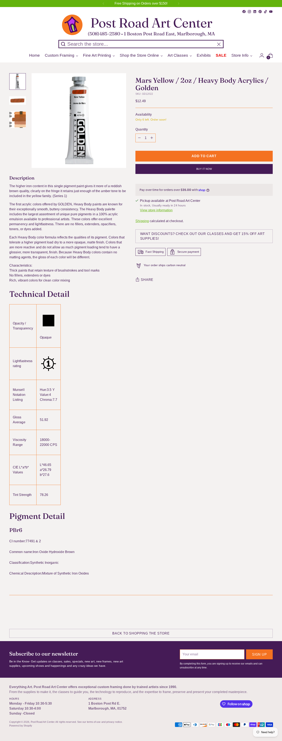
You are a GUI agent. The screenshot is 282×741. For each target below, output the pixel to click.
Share (147, 280)
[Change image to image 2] (17, 100)
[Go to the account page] (262, 55)
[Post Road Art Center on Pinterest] (260, 11)
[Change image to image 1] (17, 81)
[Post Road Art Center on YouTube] (271, 11)
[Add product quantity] (151, 138)
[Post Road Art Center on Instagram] (249, 11)
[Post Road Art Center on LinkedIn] (255, 11)
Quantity (141, 129)
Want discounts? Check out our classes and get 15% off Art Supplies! (202, 236)
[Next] (178, 3)
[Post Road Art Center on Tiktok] (265, 11)
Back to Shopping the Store (141, 633)
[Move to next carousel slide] (269, 611)
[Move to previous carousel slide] (259, 611)
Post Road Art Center (43, 722)
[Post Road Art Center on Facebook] (244, 11)
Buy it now (204, 169)
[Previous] (103, 3)
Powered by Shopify (20, 725)
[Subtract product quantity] (139, 138)
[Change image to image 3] (17, 119)
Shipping (142, 221)
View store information (156, 210)
